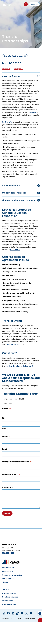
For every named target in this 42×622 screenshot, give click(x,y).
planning (32, 112)
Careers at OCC (9, 593)
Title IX (5, 582)
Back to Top (40, 620)
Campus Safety (9, 604)
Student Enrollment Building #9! (19, 366)
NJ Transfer (7, 122)
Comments (7, 487)
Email (5, 449)
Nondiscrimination (10, 597)
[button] (21, 76)
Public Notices (8, 578)
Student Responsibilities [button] (14, 192)
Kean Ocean (7, 600)
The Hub (5, 589)
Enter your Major (10, 474)
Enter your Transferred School (16, 462)
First (4, 418)
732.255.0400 (8, 553)
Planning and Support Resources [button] (18, 200)
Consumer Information (12, 575)
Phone (5, 436)
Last (4, 428)
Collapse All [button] (18, 69)
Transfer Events (12, 344)
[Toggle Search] (26, 4)
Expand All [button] (6, 69)
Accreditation (8, 567)
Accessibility (7, 571)
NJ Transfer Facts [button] (11, 185)
